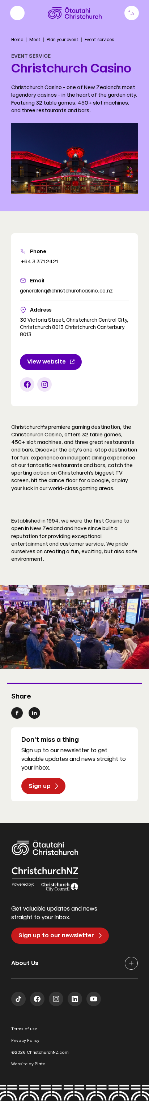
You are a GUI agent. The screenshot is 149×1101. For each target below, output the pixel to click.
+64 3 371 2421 (39, 261)
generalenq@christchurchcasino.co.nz (66, 291)
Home (17, 40)
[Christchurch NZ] (74, 13)
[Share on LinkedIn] (34, 713)
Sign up (40, 786)
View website (46, 361)
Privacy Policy (25, 1040)
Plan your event (62, 40)
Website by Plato (28, 1064)
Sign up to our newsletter (56, 935)
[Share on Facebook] (17, 713)
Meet (35, 40)
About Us (24, 963)
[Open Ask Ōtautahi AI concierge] (131, 13)
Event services (99, 40)
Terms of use (24, 1029)
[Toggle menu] (17, 13)
